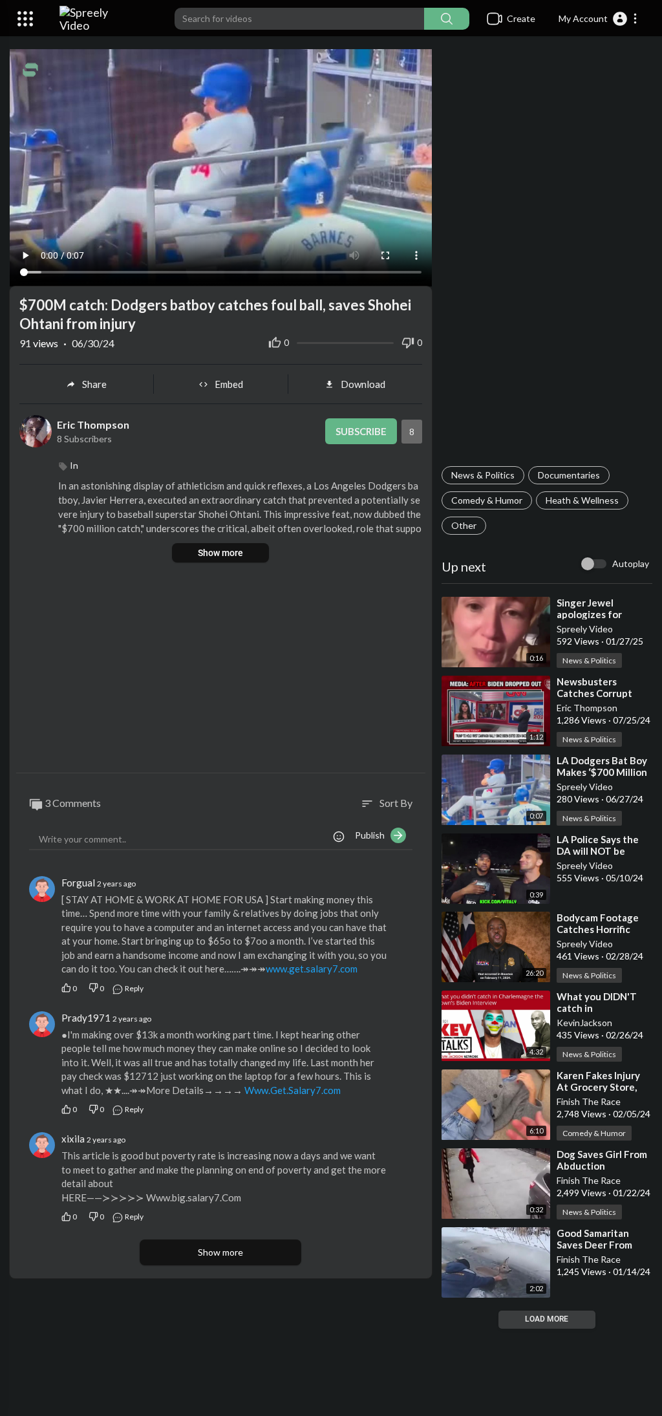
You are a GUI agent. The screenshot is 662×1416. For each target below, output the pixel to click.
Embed (229, 384)
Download (363, 384)
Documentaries (569, 474)
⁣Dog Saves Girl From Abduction (602, 1160)
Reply (133, 988)
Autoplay (630, 563)
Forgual (78, 882)
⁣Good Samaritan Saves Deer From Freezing (594, 1244)
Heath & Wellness (582, 500)
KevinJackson (584, 1022)
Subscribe (361, 431)
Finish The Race (589, 1101)
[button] (598, 19)
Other (463, 525)
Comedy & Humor (486, 500)
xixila (73, 1138)
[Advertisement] (547, 256)
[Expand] (25, 18)
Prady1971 (86, 1018)
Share (94, 384)
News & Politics (483, 474)
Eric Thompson (587, 707)
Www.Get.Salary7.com (292, 1090)
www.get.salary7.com (312, 968)
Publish (372, 835)
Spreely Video (585, 628)
